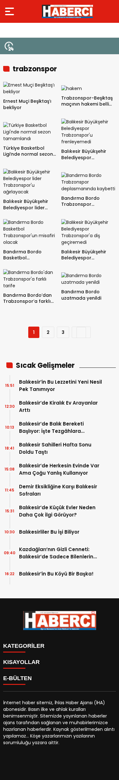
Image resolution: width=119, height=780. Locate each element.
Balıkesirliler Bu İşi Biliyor (49, 532)
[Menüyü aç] (10, 11)
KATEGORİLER (23, 646)
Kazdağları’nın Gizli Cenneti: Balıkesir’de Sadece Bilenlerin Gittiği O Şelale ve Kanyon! (56, 553)
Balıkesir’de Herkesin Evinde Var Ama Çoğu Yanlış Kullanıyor (59, 469)
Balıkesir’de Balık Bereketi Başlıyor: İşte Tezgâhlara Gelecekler (51, 427)
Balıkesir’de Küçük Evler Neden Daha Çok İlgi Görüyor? (57, 511)
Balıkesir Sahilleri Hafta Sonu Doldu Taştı (55, 448)
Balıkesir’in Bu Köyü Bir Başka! (56, 573)
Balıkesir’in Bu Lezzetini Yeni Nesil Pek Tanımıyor (60, 386)
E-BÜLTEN (17, 678)
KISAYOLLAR (21, 662)
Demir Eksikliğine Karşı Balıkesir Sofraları (58, 490)
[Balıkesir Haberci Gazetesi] (67, 11)
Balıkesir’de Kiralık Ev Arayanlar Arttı (58, 406)
